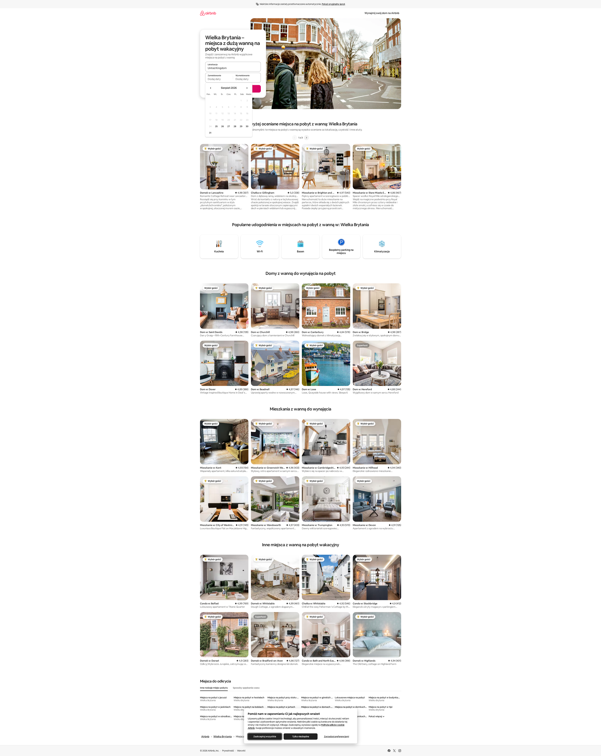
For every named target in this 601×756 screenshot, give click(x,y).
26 (222, 126)
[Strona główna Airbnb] (208, 13)
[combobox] (233, 68)
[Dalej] (306, 137)
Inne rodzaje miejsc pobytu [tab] (214, 687)
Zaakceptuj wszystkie (264, 736)
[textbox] (219, 79)
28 (235, 126)
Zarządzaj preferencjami (336, 736)
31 (210, 132)
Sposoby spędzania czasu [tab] (246, 687)
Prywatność (228, 750)
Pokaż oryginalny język (333, 4)
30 (247, 126)
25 (216, 126)
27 (228, 126)
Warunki (241, 750)
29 (241, 126)
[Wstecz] (294, 137)
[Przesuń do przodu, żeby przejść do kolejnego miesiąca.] (247, 88)
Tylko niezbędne (300, 736)
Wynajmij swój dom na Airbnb (382, 13)
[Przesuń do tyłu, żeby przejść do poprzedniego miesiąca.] (211, 88)
